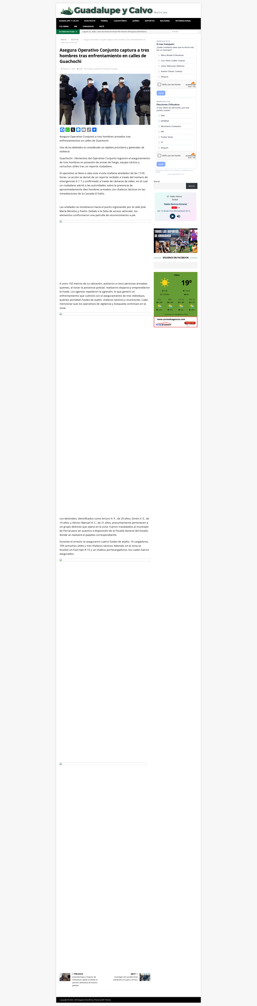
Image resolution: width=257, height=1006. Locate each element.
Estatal (89, 69)
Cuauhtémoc (120, 20)
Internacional (183, 20)
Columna (64, 26)
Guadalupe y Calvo (69, 20)
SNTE (101, 26)
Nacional (165, 20)
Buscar (157, 181)
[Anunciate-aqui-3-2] (175, 326)
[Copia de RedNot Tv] (175, 251)
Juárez (136, 20)
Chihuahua (88, 26)
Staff (81, 69)
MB (75, 26)
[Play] (172, 216)
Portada (114, 69)
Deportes (150, 20)
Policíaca (106, 69)
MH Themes (106, 1000)
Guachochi (89, 20)
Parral (104, 20)
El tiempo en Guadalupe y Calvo (176, 314)
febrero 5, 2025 (69, 69)
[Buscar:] (184, 31)
